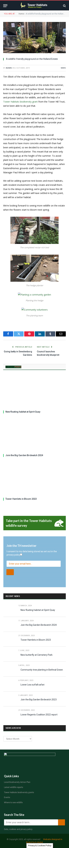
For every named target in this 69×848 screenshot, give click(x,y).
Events (7, 797)
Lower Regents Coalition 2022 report (39, 714)
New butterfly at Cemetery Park (36, 655)
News (63, 68)
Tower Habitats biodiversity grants (19, 792)
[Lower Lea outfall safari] (9, 684)
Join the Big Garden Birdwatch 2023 (39, 699)
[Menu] (5, 5)
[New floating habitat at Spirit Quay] (34, 391)
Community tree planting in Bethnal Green (42, 669)
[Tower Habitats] (34, 5)
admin (9, 68)
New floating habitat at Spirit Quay (22, 411)
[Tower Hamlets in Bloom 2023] (34, 478)
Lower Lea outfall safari (32, 684)
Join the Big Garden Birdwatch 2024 (24, 455)
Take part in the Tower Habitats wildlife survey (29, 523)
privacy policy (13, 554)
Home (21, 14)
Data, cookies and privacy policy (18, 829)
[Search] (64, 5)
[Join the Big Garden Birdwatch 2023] (9, 699)
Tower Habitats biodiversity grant (20, 101)
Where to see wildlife (13, 802)
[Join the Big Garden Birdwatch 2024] (34, 434)
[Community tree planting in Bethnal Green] (9, 669)
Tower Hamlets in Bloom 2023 (21, 499)
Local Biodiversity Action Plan (17, 782)
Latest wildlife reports (13, 787)
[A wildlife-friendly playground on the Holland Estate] (34, 37)
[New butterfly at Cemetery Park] (9, 654)
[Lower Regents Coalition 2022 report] (9, 714)
